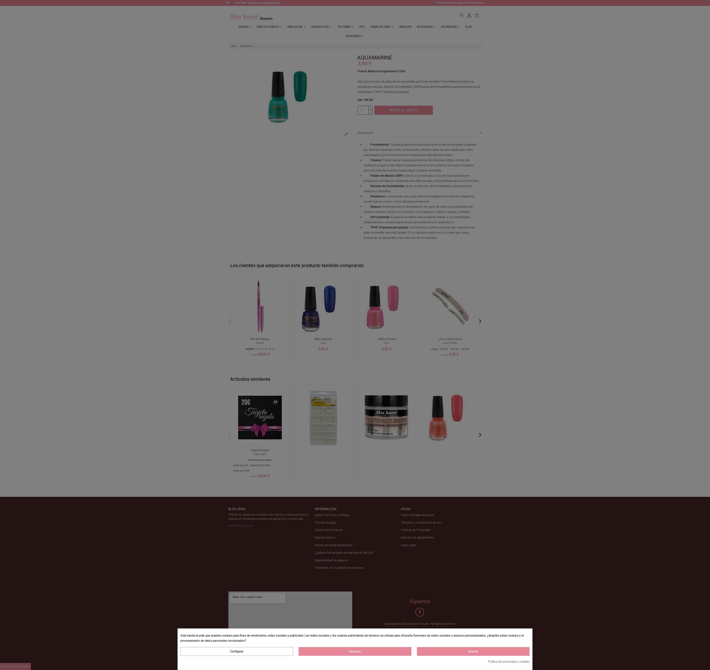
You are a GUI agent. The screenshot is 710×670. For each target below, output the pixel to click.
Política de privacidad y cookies (509, 661)
